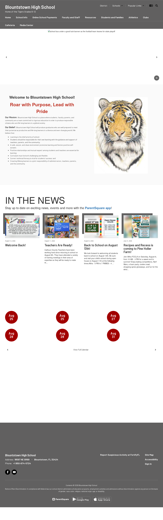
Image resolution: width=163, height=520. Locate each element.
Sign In (148, 463)
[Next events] (155, 349)
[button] (117, 5)
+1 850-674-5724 (22, 463)
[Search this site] (156, 5)
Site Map (149, 454)
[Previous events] (7, 349)
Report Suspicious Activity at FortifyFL (120, 454)
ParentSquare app (98, 208)
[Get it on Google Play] (80, 499)
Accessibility (151, 459)
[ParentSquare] (60, 499)
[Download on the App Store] (101, 499)
